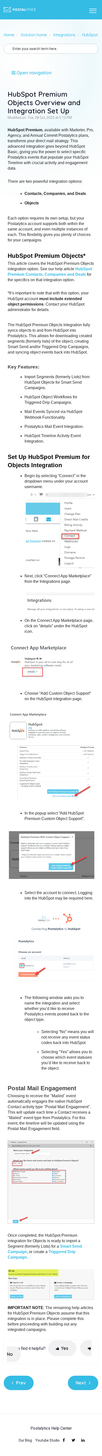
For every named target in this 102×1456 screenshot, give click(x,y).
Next (81, 1383)
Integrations (64, 34)
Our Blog (25, 1440)
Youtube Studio (47, 1440)
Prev (21, 1383)
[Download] (42, 748)
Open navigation (33, 73)
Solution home (34, 34)
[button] (92, 9)
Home (9, 34)
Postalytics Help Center (51, 1428)
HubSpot (90, 34)
